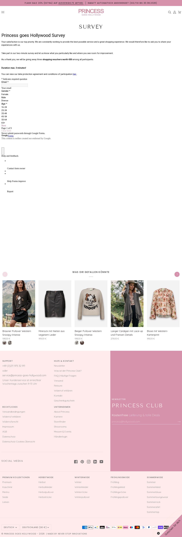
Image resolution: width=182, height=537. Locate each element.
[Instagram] (88, 461)
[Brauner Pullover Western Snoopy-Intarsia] (18, 303)
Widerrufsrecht (10, 421)
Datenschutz (8, 436)
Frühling (115, 482)
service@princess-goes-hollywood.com (24, 375)
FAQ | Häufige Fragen (65, 375)
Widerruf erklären (63, 390)
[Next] (177, 274)
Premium (7, 482)
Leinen (5, 502)
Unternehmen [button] (62, 407)
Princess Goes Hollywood (20, 533)
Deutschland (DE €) (34, 527)
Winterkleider (81, 487)
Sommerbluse (154, 492)
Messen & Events (62, 431)
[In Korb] (29, 323)
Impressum (8, 426)
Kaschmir (7, 487)
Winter (78, 482)
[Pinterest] (82, 461)
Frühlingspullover (119, 497)
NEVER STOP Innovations (72, 533)
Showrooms (60, 426)
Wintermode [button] (82, 477)
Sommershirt (153, 507)
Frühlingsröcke (118, 492)
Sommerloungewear (157, 497)
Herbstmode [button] (46, 477)
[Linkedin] (95, 461)
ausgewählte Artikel (70, 3)
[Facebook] (76, 461)
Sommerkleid (153, 487)
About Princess (62, 411)
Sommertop (153, 512)
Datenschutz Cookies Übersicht (18, 441)
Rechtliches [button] (9, 407)
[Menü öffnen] (3, 12)
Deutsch (9, 527)
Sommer (151, 482)
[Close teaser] (158, 533)
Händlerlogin (60, 436)
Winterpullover (82, 497)
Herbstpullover (46, 492)
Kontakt (58, 395)
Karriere (58, 416)
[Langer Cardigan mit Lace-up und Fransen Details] (127, 303)
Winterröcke (81, 492)
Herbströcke (45, 497)
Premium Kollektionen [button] (16, 477)
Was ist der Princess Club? (67, 370)
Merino (5, 492)
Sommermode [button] (155, 477)
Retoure (58, 385)
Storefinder (60, 421)
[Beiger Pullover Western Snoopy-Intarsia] (91, 303)
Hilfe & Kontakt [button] (64, 361)
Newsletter (59, 365)
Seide (5, 497)
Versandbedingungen (13, 411)
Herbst (42, 482)
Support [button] (7, 361)
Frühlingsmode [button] (120, 477)
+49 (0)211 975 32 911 (13, 365)
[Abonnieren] (177, 421)
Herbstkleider (45, 487)
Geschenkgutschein (64, 400)
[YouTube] (101, 461)
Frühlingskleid (118, 487)
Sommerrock (153, 502)
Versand (58, 380)
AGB (4, 431)
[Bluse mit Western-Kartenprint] (163, 303)
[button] (170, 525)
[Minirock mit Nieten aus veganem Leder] (55, 303)
